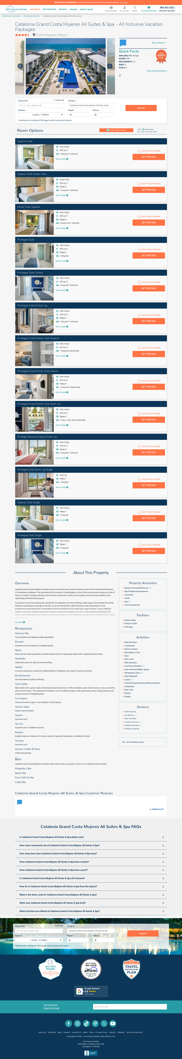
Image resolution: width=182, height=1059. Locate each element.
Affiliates (52, 1032)
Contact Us (76, 1032)
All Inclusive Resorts (31, 16)
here (46, 120)
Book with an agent (167, 9)
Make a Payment (111, 11)
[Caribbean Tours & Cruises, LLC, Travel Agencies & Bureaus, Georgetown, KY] (91, 1053)
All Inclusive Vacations (11, 16)
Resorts (112, 1032)
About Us (42, 1032)
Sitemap (121, 1032)
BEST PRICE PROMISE (151, 151)
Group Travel (86, 9)
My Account (124, 11)
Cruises (73, 9)
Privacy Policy (102, 1032)
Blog (60, 1032)
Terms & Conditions (134, 1032)
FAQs (91, 1032)
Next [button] (149, 2)
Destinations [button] (49, 9)
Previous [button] (32, 2)
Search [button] (135, 11)
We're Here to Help (117, 130)
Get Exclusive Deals (149, 11)
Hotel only (59, 100)
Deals (85, 1032)
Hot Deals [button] (35, 9)
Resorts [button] (63, 9)
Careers (66, 1032)
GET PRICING (149, 156)
